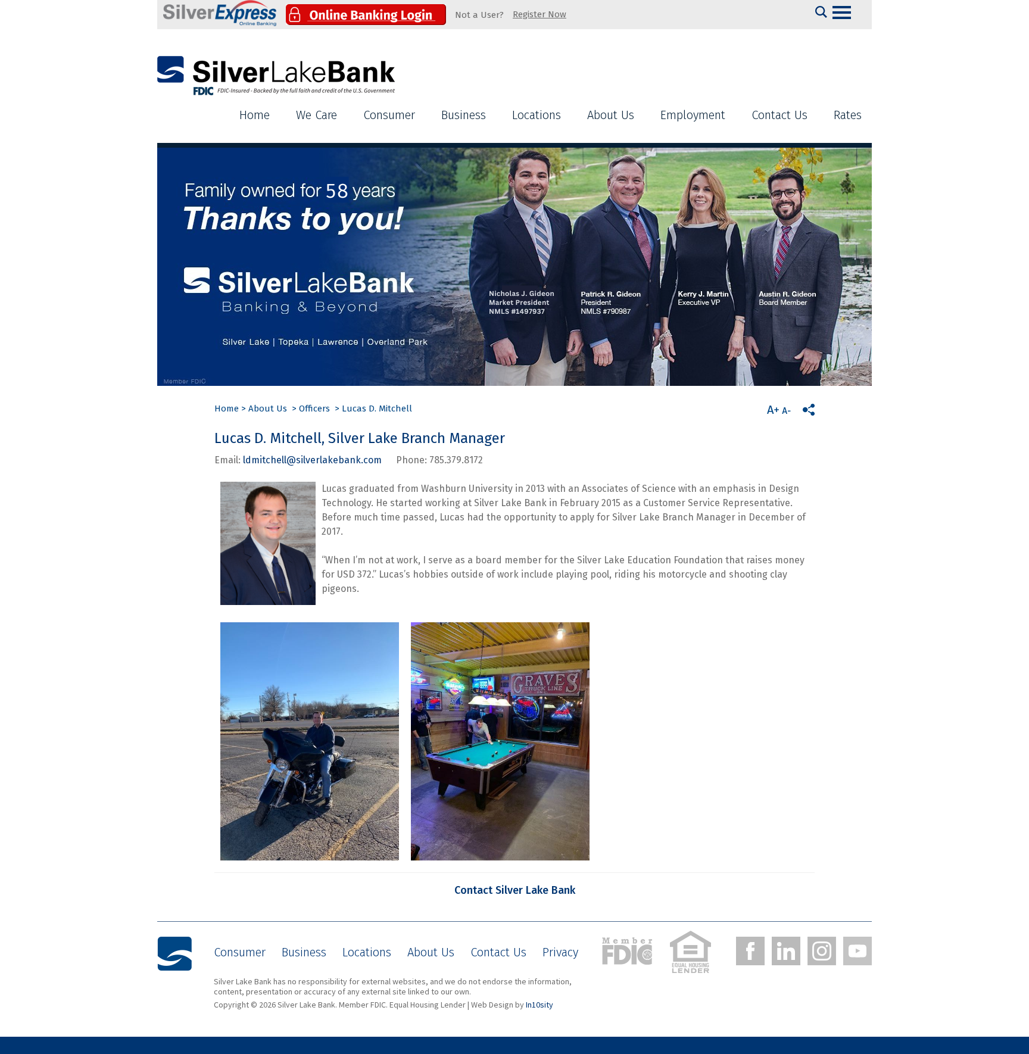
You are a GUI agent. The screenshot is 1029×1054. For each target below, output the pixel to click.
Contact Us (779, 115)
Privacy (560, 952)
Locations (536, 115)
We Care (316, 115)
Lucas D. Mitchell (377, 408)
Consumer (389, 115)
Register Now (539, 14)
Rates (848, 115)
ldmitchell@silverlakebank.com (312, 460)
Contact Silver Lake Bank (514, 890)
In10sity (539, 1004)
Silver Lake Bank (276, 76)
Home (254, 115)
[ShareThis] (809, 410)
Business (463, 115)
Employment (692, 115)
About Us (610, 115)
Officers (314, 408)
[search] (821, 12)
